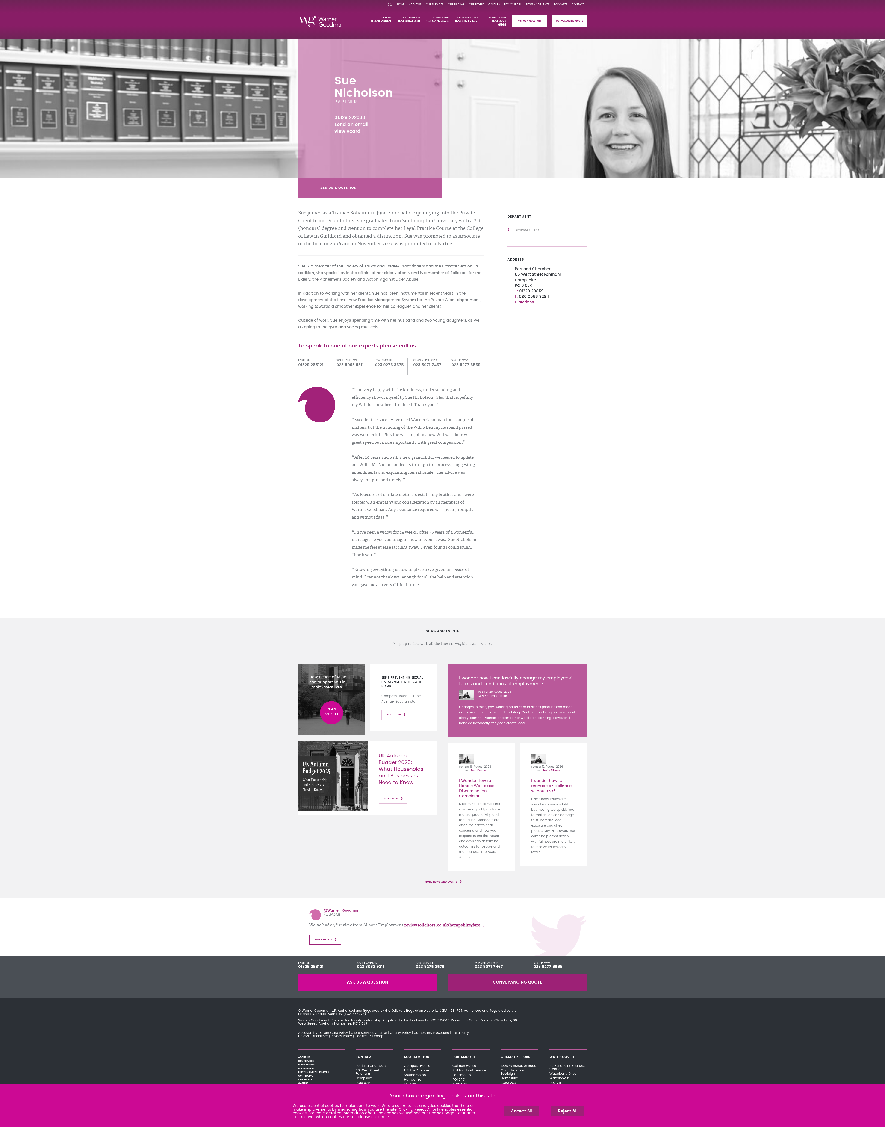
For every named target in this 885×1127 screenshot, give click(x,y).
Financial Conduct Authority (320, 1014)
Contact (578, 4)
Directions (524, 302)
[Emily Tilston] (466, 695)
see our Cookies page (434, 1113)
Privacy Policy (341, 1036)
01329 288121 (381, 21)
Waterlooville (497, 17)
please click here (373, 1117)
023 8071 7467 (466, 21)
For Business (306, 1068)
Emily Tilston (498, 695)
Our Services (434, 4)
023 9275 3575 (437, 21)
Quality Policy (400, 1033)
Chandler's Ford (467, 17)
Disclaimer (320, 1036)
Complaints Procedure (431, 1033)
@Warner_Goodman (341, 910)
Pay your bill (513, 4)
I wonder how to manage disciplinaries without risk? (552, 786)
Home (400, 4)
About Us (415, 4)
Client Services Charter (369, 1033)
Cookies (361, 1036)
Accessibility (307, 1033)
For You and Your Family (313, 1072)
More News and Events (441, 882)
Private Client (527, 230)
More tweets (323, 940)
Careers (494, 4)
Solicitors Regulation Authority (415, 1010)
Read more (394, 715)
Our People (476, 4)
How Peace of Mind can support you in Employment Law (327, 682)
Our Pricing (456, 4)
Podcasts (560, 4)
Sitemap (376, 1036)
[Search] (390, 3)
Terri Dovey (478, 770)
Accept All (521, 1111)
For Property (306, 1065)
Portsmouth (441, 17)
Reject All (568, 1111)
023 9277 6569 (548, 967)
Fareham (386, 17)
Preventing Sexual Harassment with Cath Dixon (402, 681)
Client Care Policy (334, 1033)
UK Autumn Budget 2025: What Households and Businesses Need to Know (401, 769)
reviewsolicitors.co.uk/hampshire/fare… (444, 925)
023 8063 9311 (409, 21)
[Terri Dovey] (466, 759)
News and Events (537, 4)
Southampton (411, 17)
